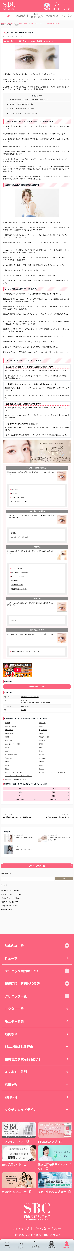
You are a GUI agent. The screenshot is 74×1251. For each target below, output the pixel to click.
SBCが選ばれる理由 (19, 1046)
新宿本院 (7, 723)
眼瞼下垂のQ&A (6, 909)
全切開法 (13, 533)
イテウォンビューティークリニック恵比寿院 (18, 776)
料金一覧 (11, 958)
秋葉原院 (7, 747)
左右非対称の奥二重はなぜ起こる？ (58, 817)
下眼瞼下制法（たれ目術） (19, 589)
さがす (20, 1247)
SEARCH (57, 9)
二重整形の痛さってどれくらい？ (24, 849)
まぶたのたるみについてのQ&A (12, 894)
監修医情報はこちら (37, 686)
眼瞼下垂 (13, 620)
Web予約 (51, 1247)
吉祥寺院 (41, 761)
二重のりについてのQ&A (9, 902)
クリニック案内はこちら (22, 971)
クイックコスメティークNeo (19, 501)
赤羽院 (7, 761)
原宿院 (7, 737)
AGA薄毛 (50, 15)
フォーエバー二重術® (17, 497)
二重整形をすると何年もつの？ (23, 837)
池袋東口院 (8, 740)
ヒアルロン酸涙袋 (16, 568)
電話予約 (35, 1247)
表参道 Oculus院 (44, 737)
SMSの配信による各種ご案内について (37, 1235)
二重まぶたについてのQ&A (10, 906)
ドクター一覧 (14, 1008)
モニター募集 (14, 1021)
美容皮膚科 (22, 15)
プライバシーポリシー (48, 1228)
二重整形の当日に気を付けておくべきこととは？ (59, 839)
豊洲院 (41, 751)
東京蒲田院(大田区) (11, 754)
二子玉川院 (42, 758)
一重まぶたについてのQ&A (10, 898)
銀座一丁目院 (9, 730)
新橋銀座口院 (9, 733)
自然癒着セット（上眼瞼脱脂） (20, 572)
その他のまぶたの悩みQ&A (10, 890)
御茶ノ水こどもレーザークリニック (15, 772)
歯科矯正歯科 (36, 15)
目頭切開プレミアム (17, 585)
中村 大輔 (23, 710)
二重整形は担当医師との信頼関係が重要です (21, 104)
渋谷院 (41, 733)
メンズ (65, 15)
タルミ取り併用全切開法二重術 (20, 537)
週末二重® (14, 493)
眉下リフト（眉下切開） (18, 576)
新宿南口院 (42, 723)
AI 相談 (47, 9)
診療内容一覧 (14, 945)
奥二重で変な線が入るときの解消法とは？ (17, 817)
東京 (20, 788)
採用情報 (11, 1084)
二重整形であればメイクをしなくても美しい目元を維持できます (27, 99)
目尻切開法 (14, 580)
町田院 (7, 769)
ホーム (7, 1247)
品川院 (41, 744)
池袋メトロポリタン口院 (12, 744)
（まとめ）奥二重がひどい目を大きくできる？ (22, 113)
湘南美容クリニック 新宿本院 (30, 697)
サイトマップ (20, 1228)
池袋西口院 (42, 740)
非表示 (39, 96)
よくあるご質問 (16, 1071)
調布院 (7, 765)
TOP (7, 15)
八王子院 (41, 769)
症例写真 (11, 1034)
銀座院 (41, 726)
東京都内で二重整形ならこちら (15, 779)
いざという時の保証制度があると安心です (20, 108)
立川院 (41, 765)
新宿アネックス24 (10, 726)
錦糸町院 (7, 751)
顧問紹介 (11, 1097)
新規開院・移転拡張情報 (22, 983)
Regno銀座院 (43, 730)
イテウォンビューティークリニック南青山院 (52, 772)
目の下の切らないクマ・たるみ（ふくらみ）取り (26, 651)
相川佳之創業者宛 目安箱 (22, 1059)
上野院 (41, 747)
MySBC (66, 1247)
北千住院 (41, 754)
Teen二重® (14, 489)
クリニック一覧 (16, 996)
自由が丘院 (8, 758)
